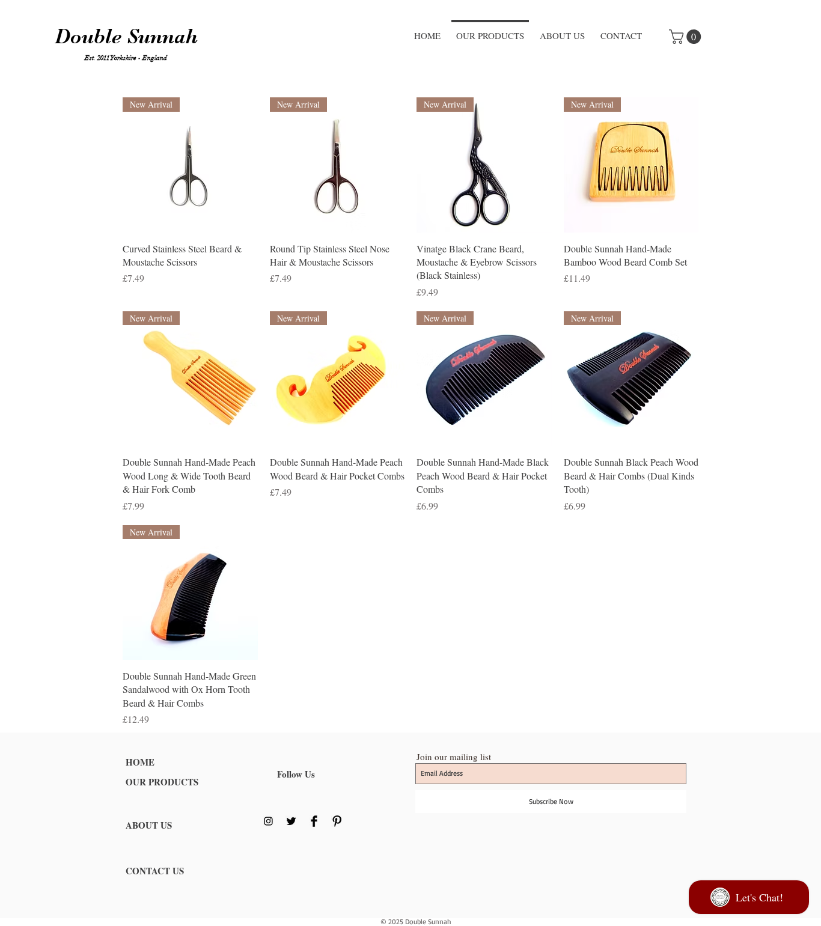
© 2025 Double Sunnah (415, 921)
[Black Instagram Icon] (268, 821)
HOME (140, 762)
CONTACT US (155, 870)
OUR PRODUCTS (162, 781)
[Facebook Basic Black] (314, 821)
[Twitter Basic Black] (291, 821)
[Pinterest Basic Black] (337, 821)
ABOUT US (149, 825)
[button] (686, 36)
